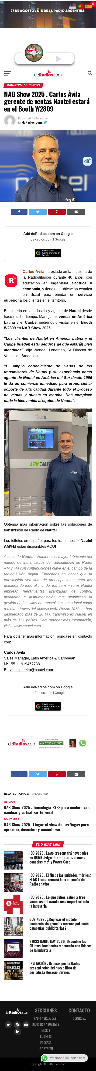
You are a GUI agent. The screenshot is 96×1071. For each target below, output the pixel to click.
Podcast (45, 1042)
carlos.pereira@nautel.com (30, 670)
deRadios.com (32, 122)
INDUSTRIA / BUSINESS (45, 1024)
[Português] (81, 6)
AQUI (51, 546)
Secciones (46, 1010)
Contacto (79, 1010)
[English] (73, 6)
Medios (45, 1030)
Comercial (79, 1018)
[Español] (89, 6)
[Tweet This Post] (38, 212)
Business (46, 1036)
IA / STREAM (46, 1048)
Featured (40, 793)
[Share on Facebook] (19, 212)
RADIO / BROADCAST (46, 1018)
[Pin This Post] (56, 212)
